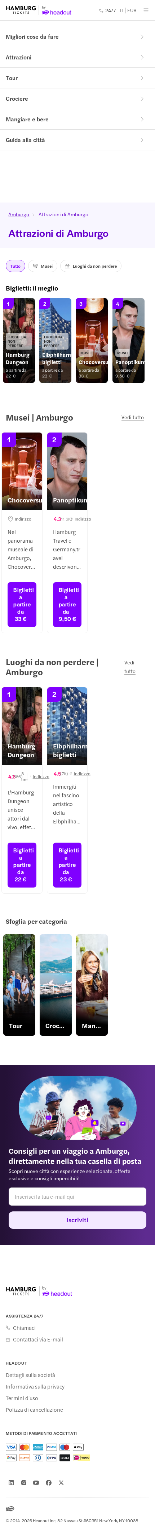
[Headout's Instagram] (24, 1483)
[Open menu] (146, 10)
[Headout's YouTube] (36, 1483)
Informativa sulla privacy (35, 1386)
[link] (19, 340)
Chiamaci (24, 1327)
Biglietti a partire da (23, 604)
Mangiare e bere (27, 119)
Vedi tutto (132, 417)
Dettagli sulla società (30, 1374)
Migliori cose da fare (32, 36)
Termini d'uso (22, 1398)
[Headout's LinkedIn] (11, 1483)
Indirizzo (23, 519)
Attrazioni (18, 57)
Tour (12, 78)
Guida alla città (25, 139)
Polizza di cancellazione (34, 1409)
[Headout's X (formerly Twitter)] (61, 1483)
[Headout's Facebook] (49, 1483)
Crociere (17, 98)
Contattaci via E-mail (38, 1339)
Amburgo (18, 214)
